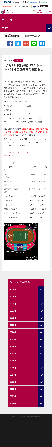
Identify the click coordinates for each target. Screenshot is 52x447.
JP (8, 10)
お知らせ (18, 60)
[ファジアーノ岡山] (3, 11)
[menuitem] (33, 11)
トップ (4, 34)
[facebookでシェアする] (10, 43)
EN (8, 13)
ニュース (11, 34)
